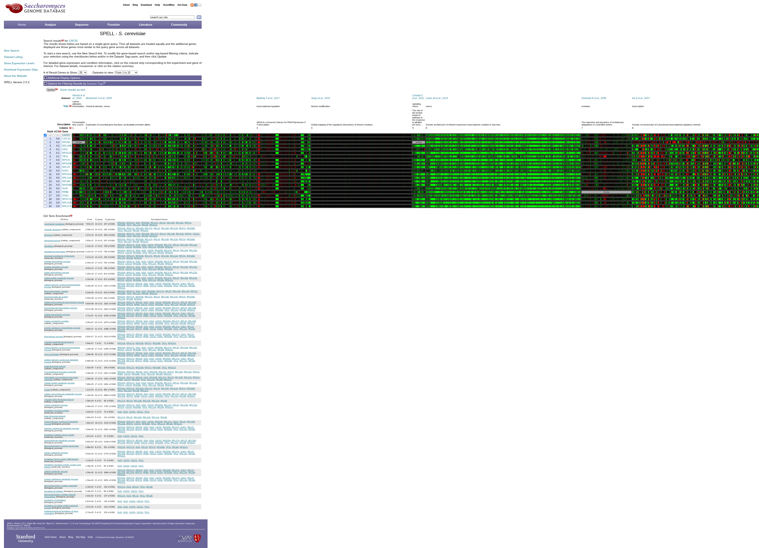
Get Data (182, 5)
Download (146, 5)
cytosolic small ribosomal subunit (59, 342)
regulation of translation (55, 500)
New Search (11, 50)
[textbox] (172, 17)
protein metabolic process (56, 405)
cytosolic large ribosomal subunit (59, 399)
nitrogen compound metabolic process (61, 428)
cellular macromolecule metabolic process (63, 394)
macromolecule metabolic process (59, 440)
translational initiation (53, 491)
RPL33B (66, 145)
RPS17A (67, 199)
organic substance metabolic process (61, 479)
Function (114, 24)
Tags (66, 106)
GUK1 (65, 195)
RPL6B (66, 181)
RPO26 (66, 142)
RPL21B (66, 202)
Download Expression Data (21, 69)
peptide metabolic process (56, 267)
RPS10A (67, 174)
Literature (145, 24)
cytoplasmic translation (54, 224)
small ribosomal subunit (54, 366)
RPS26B (67, 185)
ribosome (48, 235)
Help (157, 5)
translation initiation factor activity (59, 435)
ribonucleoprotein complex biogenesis (61, 446)
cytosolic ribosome (52, 229)
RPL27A (66, 206)
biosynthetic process (53, 336)
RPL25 (66, 167)
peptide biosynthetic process (57, 261)
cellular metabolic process (56, 471)
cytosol (47, 390)
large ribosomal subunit (54, 416)
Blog (135, 5)
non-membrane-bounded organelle (60, 372)
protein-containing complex (56, 321)
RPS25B (67, 163)
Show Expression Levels (19, 63)
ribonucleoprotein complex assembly (60, 486)
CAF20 (73, 40)
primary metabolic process (56, 453)
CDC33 (66, 138)
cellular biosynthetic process (57, 315)
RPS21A (67, 153)
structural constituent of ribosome (59, 256)
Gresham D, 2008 (594, 98)
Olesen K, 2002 (78, 97)
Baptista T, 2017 (268, 98)
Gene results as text (72, 89)
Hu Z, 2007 (641, 98)
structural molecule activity (56, 297)
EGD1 (65, 170)
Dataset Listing (13, 56)
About (126, 5)
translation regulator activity (56, 411)
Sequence (82, 24)
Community (179, 24)
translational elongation (55, 251)
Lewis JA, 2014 (437, 98)
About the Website (15, 75)
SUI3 (65, 188)
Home (22, 24)
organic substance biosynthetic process (62, 328)
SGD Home (50, 537)
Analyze (50, 24)
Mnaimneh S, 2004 (99, 98)
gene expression (51, 354)
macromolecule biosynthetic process (60, 308)
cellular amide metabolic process (59, 278)
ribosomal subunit (52, 240)
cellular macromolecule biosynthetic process (64, 302)
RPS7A (66, 160)
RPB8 (65, 192)
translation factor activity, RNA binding (61, 459)
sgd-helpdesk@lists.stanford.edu (30, 528)
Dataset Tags (95, 83)
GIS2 (65, 149)
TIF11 (65, 156)
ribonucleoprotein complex (56, 291)
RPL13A (66, 177)
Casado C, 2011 (418, 97)
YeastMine (169, 5)
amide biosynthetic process (56, 272)
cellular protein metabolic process (59, 383)
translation (49, 246)
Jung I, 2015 (320, 98)
